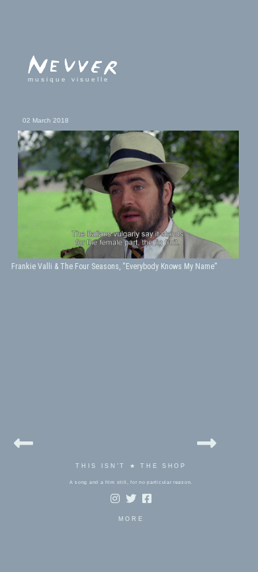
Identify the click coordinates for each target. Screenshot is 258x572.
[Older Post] (206, 441)
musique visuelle (69, 79)
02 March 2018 (45, 120)
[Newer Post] (23, 441)
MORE (131, 519)
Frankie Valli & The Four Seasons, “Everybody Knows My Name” (114, 266)
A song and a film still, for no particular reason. (131, 482)
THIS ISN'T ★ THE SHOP (131, 466)
